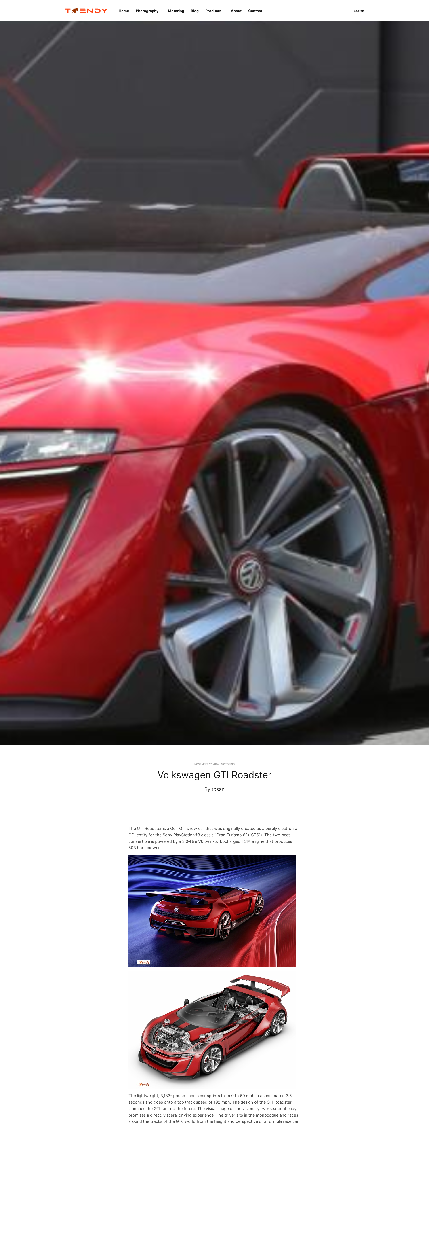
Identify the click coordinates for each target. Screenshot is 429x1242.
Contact (255, 10)
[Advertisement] (210, 813)
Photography (147, 10)
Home (124, 10)
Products (213, 10)
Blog (195, 10)
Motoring (176, 10)
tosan (218, 789)
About (236, 10)
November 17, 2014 (206, 764)
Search (359, 11)
